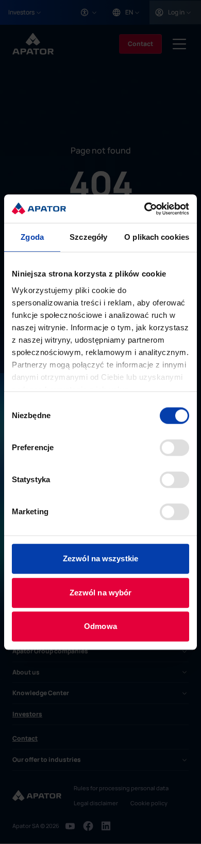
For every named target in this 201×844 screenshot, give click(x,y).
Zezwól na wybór (101, 592)
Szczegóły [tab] (88, 237)
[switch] (174, 447)
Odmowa (100, 626)
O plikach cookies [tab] (156, 237)
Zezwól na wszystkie (100, 558)
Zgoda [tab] (32, 237)
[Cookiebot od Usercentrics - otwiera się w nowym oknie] (144, 209)
